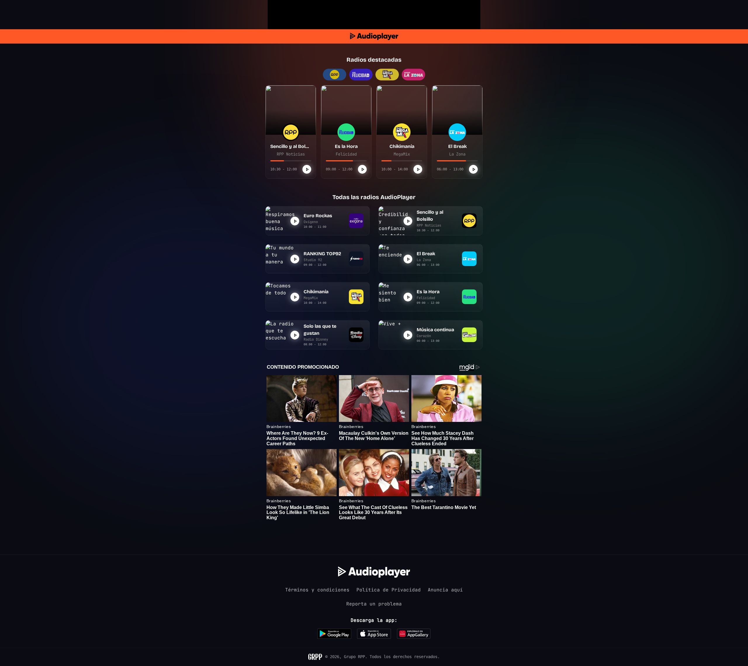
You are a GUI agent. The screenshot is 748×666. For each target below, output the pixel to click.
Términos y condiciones (317, 590)
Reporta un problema (374, 604)
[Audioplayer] (374, 36)
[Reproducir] (306, 169)
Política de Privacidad (388, 590)
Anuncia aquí (445, 590)
